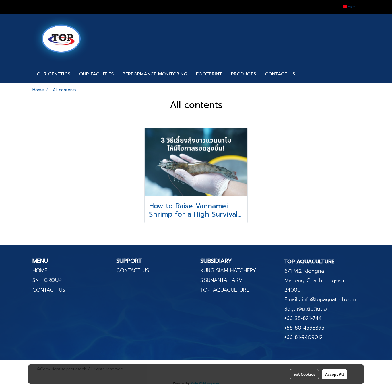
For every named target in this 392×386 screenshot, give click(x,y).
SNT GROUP (47, 280)
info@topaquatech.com (329, 299)
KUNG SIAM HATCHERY (228, 270)
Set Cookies (304, 374)
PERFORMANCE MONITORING (155, 74)
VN (350, 6)
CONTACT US (280, 74)
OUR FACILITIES (96, 74)
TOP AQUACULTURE (224, 290)
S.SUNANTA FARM (221, 280)
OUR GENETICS (53, 74)
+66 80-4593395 (304, 328)
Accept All (334, 374)
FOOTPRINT (209, 74)
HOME (39, 270)
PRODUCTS (243, 74)
